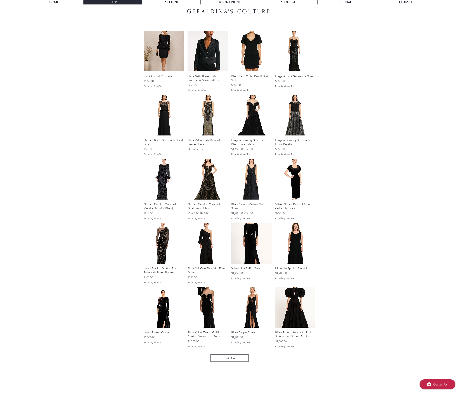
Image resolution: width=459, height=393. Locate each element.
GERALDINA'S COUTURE (229, 11)
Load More (229, 358)
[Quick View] (164, 51)
